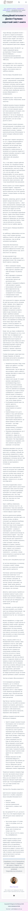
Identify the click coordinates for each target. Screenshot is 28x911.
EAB (5, 8)
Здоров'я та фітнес (11, 8)
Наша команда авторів (14, 906)
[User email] (14, 895)
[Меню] (26, 2)
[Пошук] (19, 2)
